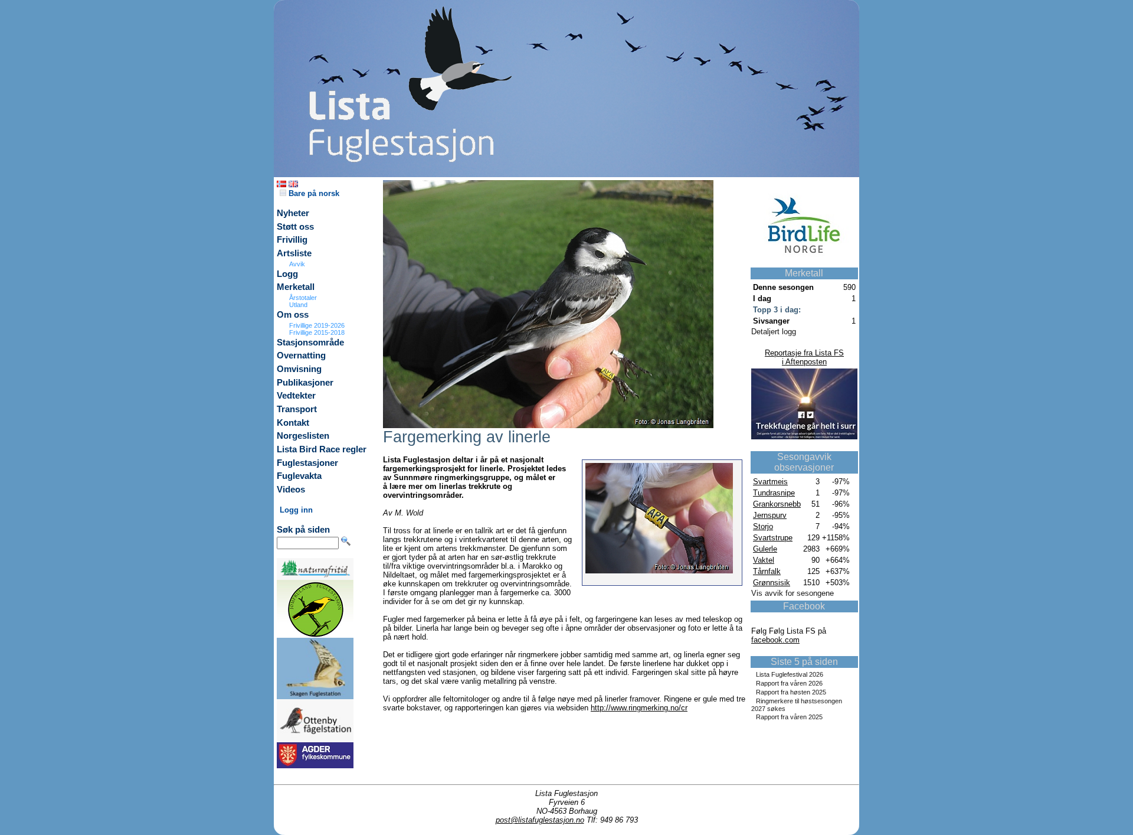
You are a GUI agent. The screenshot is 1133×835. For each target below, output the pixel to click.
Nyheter (293, 213)
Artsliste (294, 253)
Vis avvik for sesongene (792, 593)
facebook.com (775, 639)
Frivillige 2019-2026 (317, 325)
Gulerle (765, 548)
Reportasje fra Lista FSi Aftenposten (804, 357)
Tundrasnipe (774, 492)
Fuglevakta (299, 476)
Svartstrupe (773, 537)
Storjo (763, 526)
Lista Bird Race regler (321, 449)
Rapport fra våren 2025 (789, 716)
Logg (287, 274)
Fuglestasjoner (307, 463)
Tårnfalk (767, 571)
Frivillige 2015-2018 (317, 332)
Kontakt (293, 423)
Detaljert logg (773, 331)
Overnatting (301, 355)
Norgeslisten (303, 436)
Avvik (297, 264)
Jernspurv (770, 515)
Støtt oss (295, 226)
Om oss (293, 314)
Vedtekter (296, 395)
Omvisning (299, 369)
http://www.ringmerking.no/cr (639, 707)
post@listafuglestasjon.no (540, 820)
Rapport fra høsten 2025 (791, 692)
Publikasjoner (305, 382)
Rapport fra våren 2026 (789, 683)
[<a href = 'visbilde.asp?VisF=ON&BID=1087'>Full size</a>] (548, 425)
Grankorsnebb (777, 504)
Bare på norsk (312, 193)
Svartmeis (770, 481)
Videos (291, 489)
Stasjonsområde (310, 342)
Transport (297, 409)
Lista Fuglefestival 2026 (789, 674)
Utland (298, 304)
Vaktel (763, 560)
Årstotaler (303, 297)
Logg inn (296, 509)
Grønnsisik (771, 582)
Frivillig (292, 239)
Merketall (296, 287)
